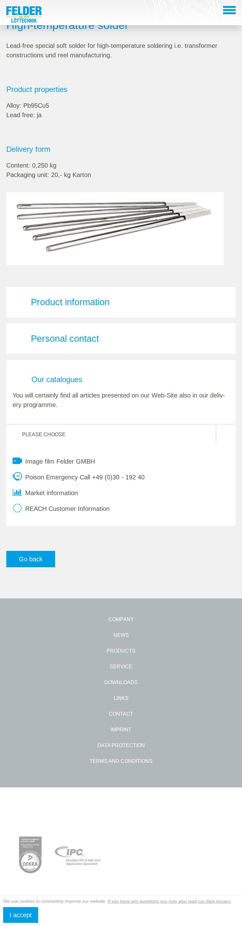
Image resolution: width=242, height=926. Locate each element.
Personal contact (65, 339)
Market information (51, 492)
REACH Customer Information (67, 508)
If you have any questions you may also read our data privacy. (169, 901)
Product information (70, 302)
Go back (31, 559)
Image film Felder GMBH (60, 461)
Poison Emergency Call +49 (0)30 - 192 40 (85, 477)
